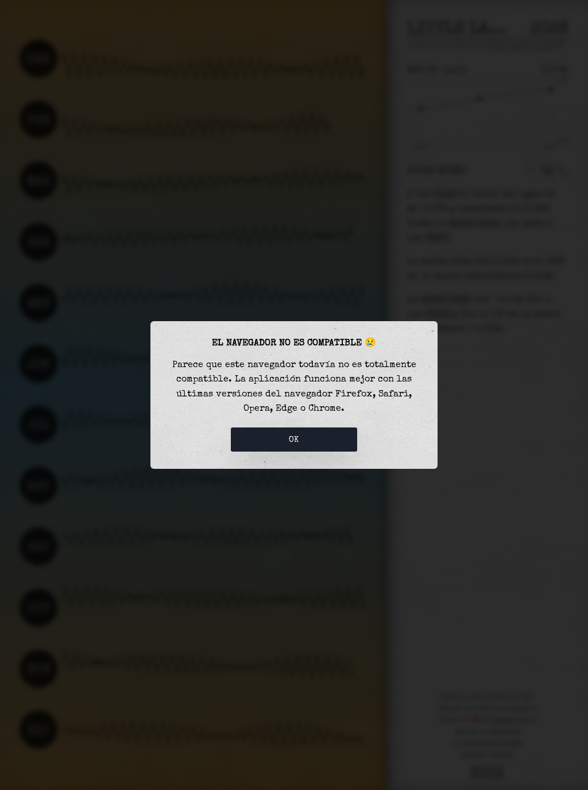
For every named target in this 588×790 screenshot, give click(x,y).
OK (294, 439)
